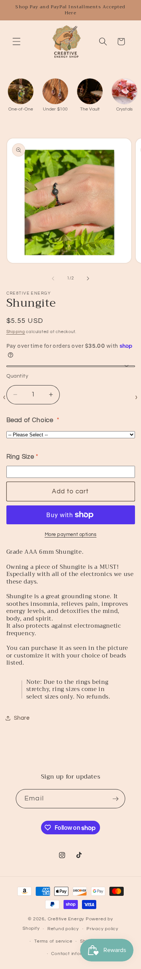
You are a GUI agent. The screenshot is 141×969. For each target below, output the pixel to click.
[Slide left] (53, 278)
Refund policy (63, 928)
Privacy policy (102, 928)
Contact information (74, 953)
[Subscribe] (115, 799)
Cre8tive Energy (67, 919)
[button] (17, 41)
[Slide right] (88, 278)
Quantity (17, 376)
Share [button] (22, 718)
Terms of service (53, 941)
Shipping (15, 332)
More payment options (71, 534)
